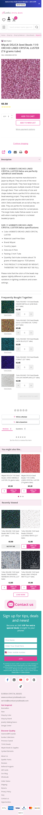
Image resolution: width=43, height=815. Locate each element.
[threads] (34, 679)
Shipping (4, 785)
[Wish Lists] (3, 19)
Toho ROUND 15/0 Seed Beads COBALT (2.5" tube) (27, 358)
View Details (7, 315)
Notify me (11, 546)
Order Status (5, 781)
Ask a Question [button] (21, 422)
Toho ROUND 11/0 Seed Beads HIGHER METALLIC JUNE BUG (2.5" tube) (27, 304)
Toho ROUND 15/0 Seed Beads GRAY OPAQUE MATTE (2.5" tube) (30, 574)
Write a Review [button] (21, 417)
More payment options (25, 129)
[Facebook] (9, 152)
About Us (4, 756)
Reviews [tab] (6, 429)
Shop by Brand (6, 719)
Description (6, 159)
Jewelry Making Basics (9, 722)
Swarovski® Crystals (8, 734)
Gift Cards (4, 770)
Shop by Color (6, 715)
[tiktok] (20, 686)
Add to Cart (28, 116)
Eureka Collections (7, 737)
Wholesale (5, 777)
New (3, 712)
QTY (4, 116)
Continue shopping (20, 143)
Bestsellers (5, 708)
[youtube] (20, 679)
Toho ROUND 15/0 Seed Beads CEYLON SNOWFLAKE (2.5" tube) (28, 376)
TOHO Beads (6, 744)
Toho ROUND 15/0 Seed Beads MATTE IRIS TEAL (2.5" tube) (10, 533)
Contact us (5, 798)
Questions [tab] (19, 429)
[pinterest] (27, 679)
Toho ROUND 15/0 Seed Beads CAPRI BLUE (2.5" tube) (27, 340)
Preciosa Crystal (7, 741)
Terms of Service (25, 672)
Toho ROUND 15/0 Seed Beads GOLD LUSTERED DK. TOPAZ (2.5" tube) (27, 322)
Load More (20, 595)
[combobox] (21, 27)
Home (3, 35)
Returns (4, 788)
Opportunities (6, 802)
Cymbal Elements (7, 751)
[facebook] (7, 679)
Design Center (6, 726)
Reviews (4, 763)
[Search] (36, 27)
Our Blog (4, 773)
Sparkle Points (6, 760)
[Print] (20, 152)
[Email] (15, 152)
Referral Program (7, 766)
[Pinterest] (26, 152)
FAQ (2, 795)
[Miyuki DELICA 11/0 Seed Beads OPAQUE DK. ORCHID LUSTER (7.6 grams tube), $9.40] (30, 463)
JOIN (20, 659)
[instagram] (14, 679)
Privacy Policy (15, 672)
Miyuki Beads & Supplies (10, 748)
